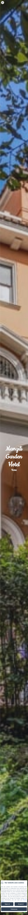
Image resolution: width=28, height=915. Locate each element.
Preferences (14, 909)
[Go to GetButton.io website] (24, 913)
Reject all (7, 904)
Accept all (20, 904)
